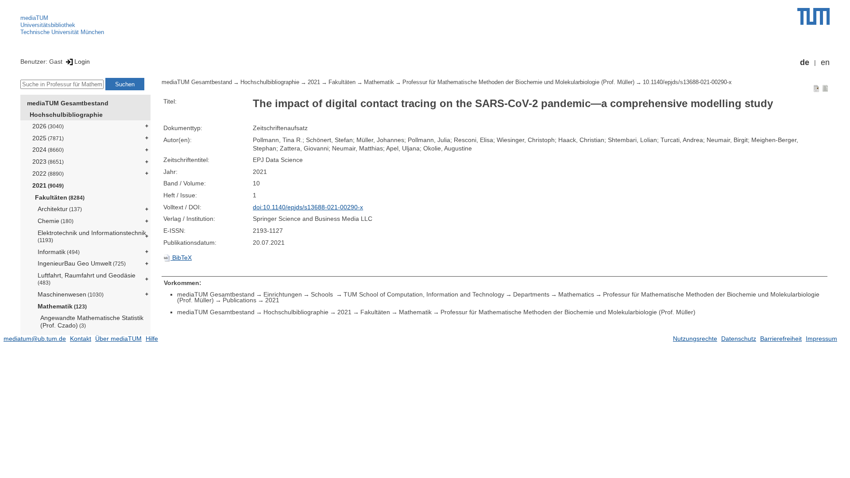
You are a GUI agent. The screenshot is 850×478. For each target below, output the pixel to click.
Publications (239, 300)
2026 (48, 126)
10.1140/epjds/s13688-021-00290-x (687, 82)
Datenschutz (738, 338)
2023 (48, 161)
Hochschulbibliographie (66, 114)
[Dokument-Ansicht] (816, 88)
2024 (48, 149)
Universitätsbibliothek (47, 25)
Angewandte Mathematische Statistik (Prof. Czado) (91, 321)
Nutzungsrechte (695, 338)
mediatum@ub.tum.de (35, 338)
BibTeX (181, 257)
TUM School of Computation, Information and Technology (424, 294)
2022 (48, 173)
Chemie (55, 220)
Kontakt (80, 338)
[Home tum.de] (813, 16)
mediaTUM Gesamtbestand (67, 103)
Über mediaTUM (118, 338)
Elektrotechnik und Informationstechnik (92, 236)
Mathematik (62, 306)
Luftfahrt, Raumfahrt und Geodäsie (86, 278)
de (804, 62)
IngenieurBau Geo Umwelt (82, 263)
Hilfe (152, 338)
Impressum (821, 338)
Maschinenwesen (71, 294)
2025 (48, 138)
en (825, 62)
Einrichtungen (282, 294)
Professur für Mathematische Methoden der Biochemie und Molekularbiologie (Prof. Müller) (518, 82)
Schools (323, 294)
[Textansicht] (825, 88)
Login (82, 61)
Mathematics (576, 294)
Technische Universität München (62, 32)
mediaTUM (34, 18)
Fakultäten (60, 197)
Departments (531, 294)
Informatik (59, 251)
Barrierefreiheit (781, 338)
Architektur (60, 208)
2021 (48, 185)
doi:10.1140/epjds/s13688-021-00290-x (308, 207)
